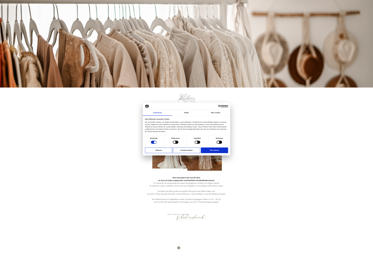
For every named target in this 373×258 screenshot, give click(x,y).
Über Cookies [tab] (215, 113)
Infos (226, 4)
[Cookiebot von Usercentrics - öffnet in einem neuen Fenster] (219, 106)
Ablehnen (158, 150)
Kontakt (236, 4)
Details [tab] (186, 113)
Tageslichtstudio (157, 4)
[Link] (186, 217)
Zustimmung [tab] (157, 113)
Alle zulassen (214, 150)
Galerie (171, 4)
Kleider (205, 4)
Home (137, 4)
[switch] (175, 142)
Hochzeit (216, 4)
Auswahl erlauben (186, 150)
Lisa (145, 4)
